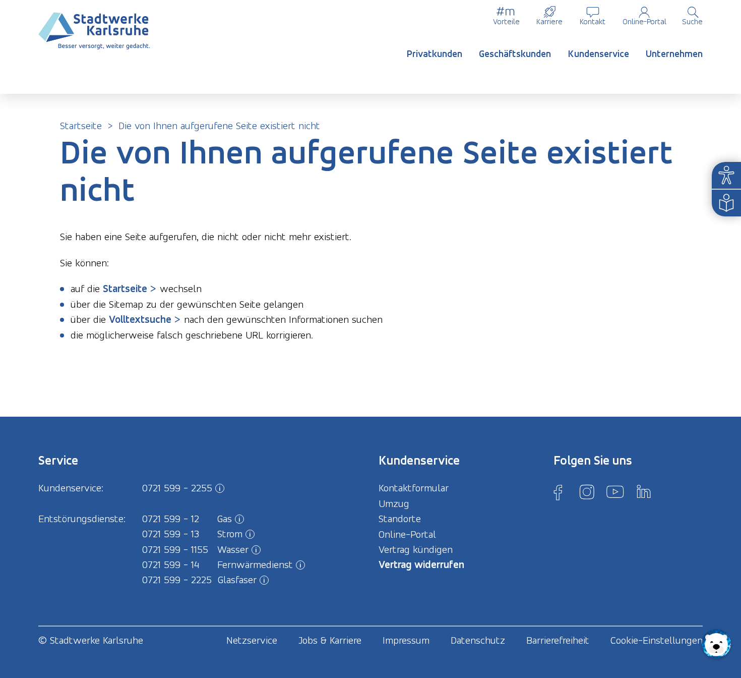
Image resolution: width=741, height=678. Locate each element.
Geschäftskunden (515, 54)
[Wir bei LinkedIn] (643, 491)
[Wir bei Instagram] (586, 491)
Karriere (549, 21)
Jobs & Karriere (329, 640)
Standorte (400, 519)
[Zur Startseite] (94, 31)
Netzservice (251, 640)
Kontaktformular (414, 488)
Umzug (394, 503)
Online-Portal (644, 21)
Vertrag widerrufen (421, 564)
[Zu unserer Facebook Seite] (558, 491)
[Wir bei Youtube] (615, 491)
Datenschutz (478, 640)
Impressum (406, 640)
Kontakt (592, 21)
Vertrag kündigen (416, 549)
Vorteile (506, 21)
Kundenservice (598, 54)
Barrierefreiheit (557, 640)
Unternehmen (674, 54)
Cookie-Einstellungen (656, 640)
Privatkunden (434, 54)
